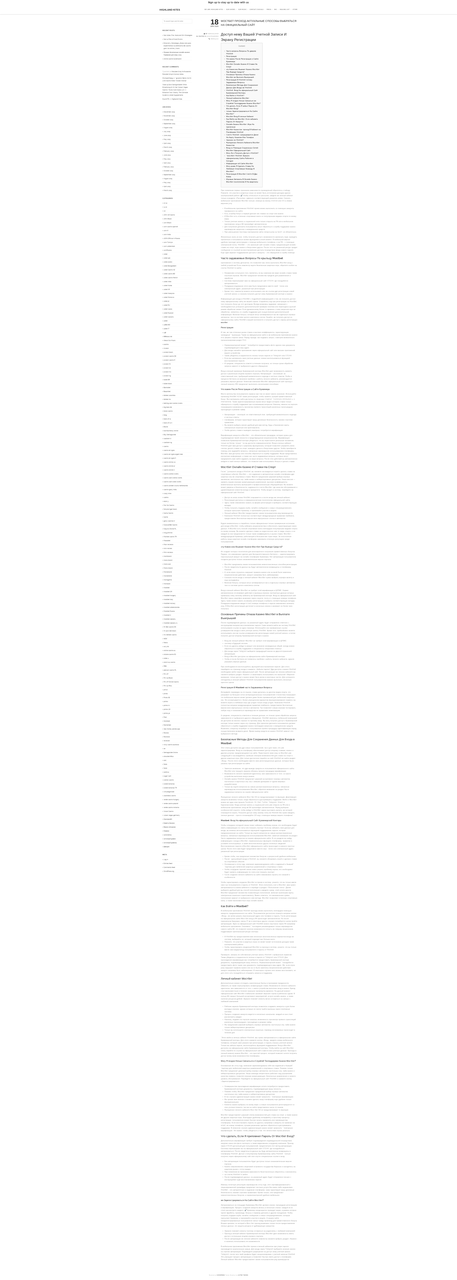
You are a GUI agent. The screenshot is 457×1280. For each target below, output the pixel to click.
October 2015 (168, 171)
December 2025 (169, 112)
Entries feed (168, 863)
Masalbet (167, 540)
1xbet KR (167, 289)
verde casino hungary (171, 799)
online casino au (169, 650)
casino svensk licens (171, 474)
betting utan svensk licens (173, 403)
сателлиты (168, 835)
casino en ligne (169, 450)
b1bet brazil (168, 383)
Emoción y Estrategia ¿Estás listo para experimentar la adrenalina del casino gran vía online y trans (177, 45)
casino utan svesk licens (172, 482)
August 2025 (168, 127)
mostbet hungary (170, 595)
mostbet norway (169, 603)
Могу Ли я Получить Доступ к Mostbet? (242, 153)
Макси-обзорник (170, 827)
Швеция (166, 847)
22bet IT (166, 329)
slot (165, 760)
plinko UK (167, 709)
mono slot (167, 564)
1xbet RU (167, 305)
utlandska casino (170, 795)
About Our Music (170, 340)
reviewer (167, 741)
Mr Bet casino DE (170, 627)
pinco (166, 690)
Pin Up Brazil (168, 678)
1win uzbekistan (169, 246)
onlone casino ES (170, 654)
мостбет (224, 322)
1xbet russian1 (169, 317)
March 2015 (168, 190)
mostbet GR (168, 591)
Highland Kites (169, 9)
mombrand (167, 556)
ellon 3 (166, 501)
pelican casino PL (170, 670)
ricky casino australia (171, 744)
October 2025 (168, 120)
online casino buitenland (172, 59)
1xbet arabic (168, 262)
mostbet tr (167, 615)
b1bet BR (167, 380)
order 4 (166, 658)
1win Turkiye (168, 242)
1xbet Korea (168, 285)
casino (166, 446)
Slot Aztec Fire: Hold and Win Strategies (178, 35)
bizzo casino (168, 411)
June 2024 (167, 155)
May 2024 (167, 159)
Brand (166, 427)
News (166, 642)
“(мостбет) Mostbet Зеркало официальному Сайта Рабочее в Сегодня (239, 158)
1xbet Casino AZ (169, 270)
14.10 (165, 207)
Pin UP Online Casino (171, 682)
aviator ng (167, 376)
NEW (165, 639)
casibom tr (167, 438)
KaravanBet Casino (170, 525)
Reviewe (167, 737)
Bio (275, 9)
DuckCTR (165, 99)
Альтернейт (168, 819)
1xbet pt (166, 301)
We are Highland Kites (213, 9)
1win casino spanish (171, 226)
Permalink (215, 39)
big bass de (168, 407)
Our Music (242, 9)
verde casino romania (171, 807)
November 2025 (169, 116)
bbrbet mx (167, 399)
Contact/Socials (257, 9)
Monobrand (168, 572)
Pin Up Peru (168, 686)
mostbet (167, 588)
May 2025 (167, 139)
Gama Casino (168, 513)
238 (165, 332)
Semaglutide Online (171, 752)
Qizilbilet (167, 721)
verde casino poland (171, 803)
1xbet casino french (171, 277)
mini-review (168, 548)
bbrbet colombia (169, 395)
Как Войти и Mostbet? (235, 95)
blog (165, 415)
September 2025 (169, 124)
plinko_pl (167, 713)
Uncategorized (213, 36)
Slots (165, 764)
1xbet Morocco (169, 297)
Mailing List (285, 9)
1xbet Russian (169, 313)
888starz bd (168, 336)
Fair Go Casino (169, 505)
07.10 (165, 203)
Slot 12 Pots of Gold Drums (173, 39)
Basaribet (167, 391)
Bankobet (167, 387)
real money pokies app (172, 729)
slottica (166, 772)
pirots (166, 693)
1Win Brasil (168, 219)
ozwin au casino (169, 662)
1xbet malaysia (169, 293)
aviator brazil (168, 352)
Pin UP (166, 674)
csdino (166, 497)
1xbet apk (167, 258)
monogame (168, 580)
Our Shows (230, 9)
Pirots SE (167, 697)
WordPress (221, 1275)
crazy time (167, 493)
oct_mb (166, 646)
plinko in (167, 705)
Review (166, 733)
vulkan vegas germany (172, 815)
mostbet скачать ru (170, 623)
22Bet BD (167, 325)
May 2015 (167, 182)
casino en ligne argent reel (173, 454)
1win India (167, 234)
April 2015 (167, 186)
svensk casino (169, 780)
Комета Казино (169, 823)
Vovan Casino (168, 811)
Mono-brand (168, 568)
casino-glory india (170, 489)
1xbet (165, 254)
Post (165, 717)
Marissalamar (213, 33)
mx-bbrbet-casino (170, 635)
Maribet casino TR (170, 536)
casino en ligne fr (170, 458)
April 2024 (167, 163)
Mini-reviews (168, 552)
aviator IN (167, 364)
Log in (166, 859)
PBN (165, 666)
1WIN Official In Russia (172, 238)
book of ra (167, 419)
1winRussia (168, 250)
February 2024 (169, 167)
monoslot (167, 584)
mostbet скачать (170, 619)
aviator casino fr (169, 360)
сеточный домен (170, 839)
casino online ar (169, 466)
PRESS (269, 9)
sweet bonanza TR (170, 788)
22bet (166, 321)
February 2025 (169, 151)
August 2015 (168, 178)
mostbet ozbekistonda (171, 607)
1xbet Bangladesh (170, 266)
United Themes (243, 1275)
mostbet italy (168, 599)
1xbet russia (168, 309)
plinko (166, 701)
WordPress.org (169, 871)
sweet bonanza (169, 784)
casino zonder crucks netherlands (176, 485)
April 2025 (167, 143)
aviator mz (167, 372)
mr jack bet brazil (170, 631)
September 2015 (169, 175)
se (164, 748)
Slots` (166, 768)
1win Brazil (167, 223)
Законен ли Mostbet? (235, 140)
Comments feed (169, 867)
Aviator (166, 348)
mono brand (168, 560)
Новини (166, 831)
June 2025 (167, 135)
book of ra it (168, 423)
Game (166, 517)
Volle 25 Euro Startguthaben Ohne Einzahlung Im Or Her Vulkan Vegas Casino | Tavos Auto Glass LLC (175, 87)
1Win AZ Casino (169, 215)
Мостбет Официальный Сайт (238, 150)
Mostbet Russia (169, 611)
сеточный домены (170, 843)
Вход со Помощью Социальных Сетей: (242, 148)
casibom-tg (168, 442)
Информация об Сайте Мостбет (239, 163)
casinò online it (169, 470)
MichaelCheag (167, 78)
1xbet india (167, 281)
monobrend (168, 576)
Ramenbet (167, 725)
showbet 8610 (169, 756)
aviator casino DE (170, 356)
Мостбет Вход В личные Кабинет (240, 116)
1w (165, 211)
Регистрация (231, 56)
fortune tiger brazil (170, 509)
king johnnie (168, 533)
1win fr (166, 230)
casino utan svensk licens (173, 478)
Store (295, 9)
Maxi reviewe (168, 544)
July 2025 (167, 131)
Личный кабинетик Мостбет (237, 98)
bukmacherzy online (171, 431)
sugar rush (167, 776)
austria (166, 344)
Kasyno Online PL (170, 529)
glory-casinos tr (169, 521)
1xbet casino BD (169, 274)
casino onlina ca (169, 462)
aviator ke (167, 368)
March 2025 (168, 147)
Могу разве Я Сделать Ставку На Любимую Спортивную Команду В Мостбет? (240, 168)
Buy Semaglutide (170, 434)
